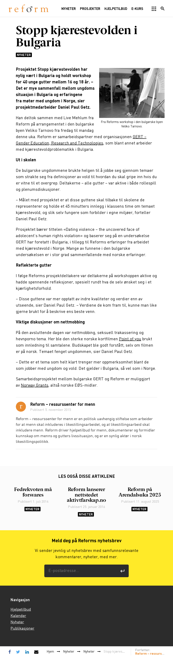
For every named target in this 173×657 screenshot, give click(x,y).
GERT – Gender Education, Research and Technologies (81, 140)
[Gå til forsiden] (28, 8)
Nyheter (24, 55)
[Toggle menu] (154, 9)
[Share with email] (36, 651)
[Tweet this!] (18, 651)
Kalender (18, 616)
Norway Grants (34, 385)
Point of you (130, 339)
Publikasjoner (22, 629)
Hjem (50, 651)
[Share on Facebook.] (10, 651)
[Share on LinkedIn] (27, 651)
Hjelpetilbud (21, 610)
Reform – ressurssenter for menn (62, 404)
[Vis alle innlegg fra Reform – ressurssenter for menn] (21, 407)
